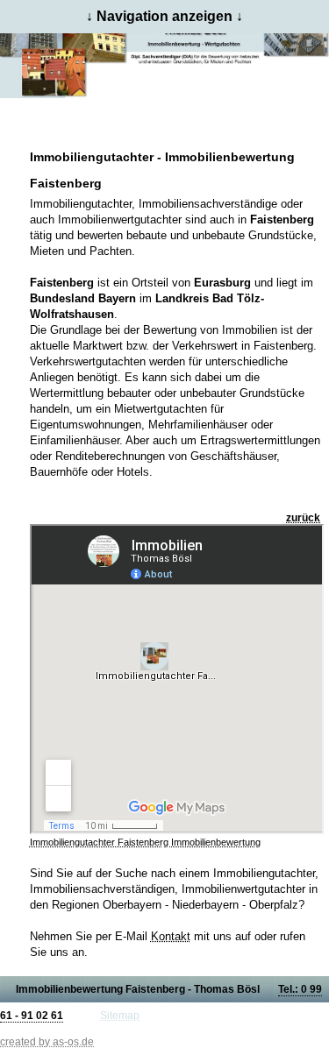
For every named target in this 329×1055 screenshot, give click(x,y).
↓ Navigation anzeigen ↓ (164, 16)
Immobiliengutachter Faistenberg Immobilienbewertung (145, 842)
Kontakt (170, 936)
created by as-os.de (47, 1042)
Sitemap (119, 1015)
